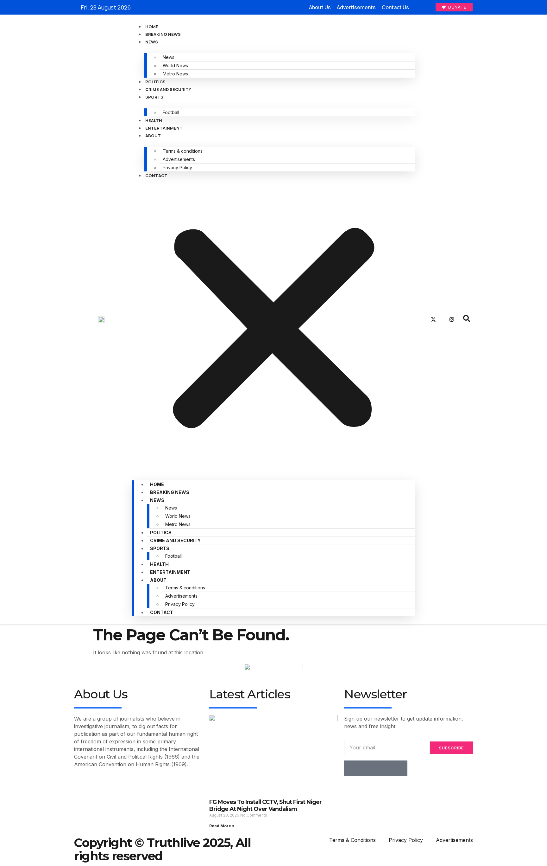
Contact (156, 175)
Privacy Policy (177, 167)
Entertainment (164, 128)
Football (171, 112)
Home (151, 26)
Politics (155, 82)
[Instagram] (451, 319)
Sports (154, 97)
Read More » (222, 826)
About (153, 135)
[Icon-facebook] (424, 319)
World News (175, 65)
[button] (273, 325)
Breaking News (163, 34)
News (151, 42)
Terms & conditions (183, 151)
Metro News (175, 73)
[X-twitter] (433, 319)
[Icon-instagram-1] (384, 768)
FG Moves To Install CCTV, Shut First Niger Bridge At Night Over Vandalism (265, 805)
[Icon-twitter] (368, 768)
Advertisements (179, 159)
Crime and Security (168, 89)
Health (153, 120)
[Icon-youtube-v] (442, 319)
